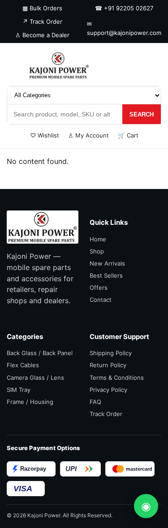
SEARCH (141, 114)
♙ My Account (88, 135)
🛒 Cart (128, 135)
